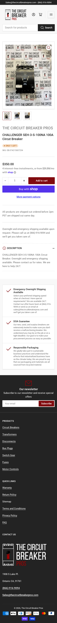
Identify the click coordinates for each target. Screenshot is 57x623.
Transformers (9, 434)
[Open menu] (51, 14)
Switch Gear (8, 455)
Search (48, 27)
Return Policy (9, 494)
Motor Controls (10, 469)
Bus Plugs (7, 448)
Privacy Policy (9, 515)
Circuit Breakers (10, 427)
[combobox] (28, 27)
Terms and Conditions (14, 508)
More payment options (29, 196)
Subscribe (46, 403)
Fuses (5, 462)
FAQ (4, 522)
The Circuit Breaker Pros (27, 128)
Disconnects (9, 441)
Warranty (7, 487)
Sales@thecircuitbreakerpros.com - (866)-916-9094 (28, 2)
